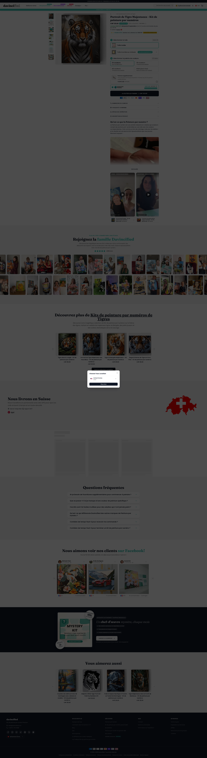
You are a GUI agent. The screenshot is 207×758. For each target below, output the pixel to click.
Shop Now (103, 384)
